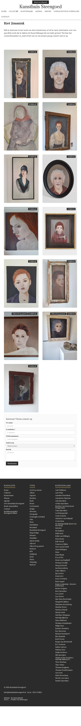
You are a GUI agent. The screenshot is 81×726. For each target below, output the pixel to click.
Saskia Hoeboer (61, 652)
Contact (5, 17)
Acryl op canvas (35, 490)
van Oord (58, 673)
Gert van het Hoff (62, 547)
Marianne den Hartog (63, 604)
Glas (31, 519)
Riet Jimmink (60, 636)
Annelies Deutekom (62, 495)
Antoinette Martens (62, 498)
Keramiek (33, 527)
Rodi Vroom (59, 639)
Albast (32, 493)
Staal (31, 557)
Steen (32, 559)
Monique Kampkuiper (63, 623)
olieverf (32, 543)
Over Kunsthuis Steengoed (14, 503)
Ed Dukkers (59, 531)
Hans (57, 552)
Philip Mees (59, 626)
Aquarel (33, 495)
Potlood (33, 549)
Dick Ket (58, 528)
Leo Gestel (59, 594)
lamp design (34, 533)
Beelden (33, 498)
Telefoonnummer (12, 436)
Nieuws (48, 11)
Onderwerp (10, 443)
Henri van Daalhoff (62, 560)
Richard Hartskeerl (62, 634)
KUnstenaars (27, 11)
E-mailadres (11, 429)
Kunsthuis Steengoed (38, 530)
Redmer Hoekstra (62, 628)
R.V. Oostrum (60, 644)
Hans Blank (59, 555)
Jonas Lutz (59, 576)
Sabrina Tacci (60, 649)
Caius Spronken (61, 510)
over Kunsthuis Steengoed (66, 11)
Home (6, 490)
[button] (13, 11)
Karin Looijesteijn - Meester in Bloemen (65, 585)
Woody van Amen (62, 678)
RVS (31, 551)
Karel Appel (59, 581)
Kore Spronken (61, 591)
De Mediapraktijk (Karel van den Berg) (65, 524)
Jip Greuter (59, 573)
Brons (32, 503)
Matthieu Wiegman (62, 615)
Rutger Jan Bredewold (63, 642)
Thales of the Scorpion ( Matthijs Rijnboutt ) (64, 658)
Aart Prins (59, 493)
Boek (31, 501)
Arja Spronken (60, 501)
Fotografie (34, 514)
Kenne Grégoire (61, 588)
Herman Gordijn (61, 563)
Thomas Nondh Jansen (64, 670)
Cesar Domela (60, 516)
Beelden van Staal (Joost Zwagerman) (64, 507)
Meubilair (33, 538)
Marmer (33, 535)
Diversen (33, 511)
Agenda (38, 11)
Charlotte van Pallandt (64, 518)
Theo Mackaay (60, 662)
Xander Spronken (62, 680)
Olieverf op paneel (20, 314)
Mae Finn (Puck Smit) (63, 599)
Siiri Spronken (60, 655)
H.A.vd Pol (59, 557)
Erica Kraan (59, 539)
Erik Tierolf (59, 541)
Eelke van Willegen (62, 536)
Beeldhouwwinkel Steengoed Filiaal (10, 512)
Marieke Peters (61, 607)
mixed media (34, 541)
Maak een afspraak (40, 2)
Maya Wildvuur (61, 620)
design (32, 509)
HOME (3, 11)
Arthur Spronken (61, 503)
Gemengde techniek (37, 517)
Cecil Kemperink (61, 513)
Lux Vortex (59, 596)
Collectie (7, 493)
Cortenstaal (34, 506)
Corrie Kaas (59, 521)
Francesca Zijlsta (61, 544)
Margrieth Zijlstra (62, 602)
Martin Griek (60, 612)
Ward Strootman (61, 675)
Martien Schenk (61, 610)
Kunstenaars (8, 495)
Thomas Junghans (62, 667)
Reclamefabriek (17, 698)
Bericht (8, 449)
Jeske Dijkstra (60, 571)
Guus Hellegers (61, 549)
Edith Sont (59, 533)
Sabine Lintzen (60, 647)
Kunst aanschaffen (11, 506)
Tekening (33, 562)
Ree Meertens (60, 631)
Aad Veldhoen (60, 490)
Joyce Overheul (61, 579)
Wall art (33, 565)
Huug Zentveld (61, 565)
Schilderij (32, 52)
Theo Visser (59, 665)
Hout (32, 522)
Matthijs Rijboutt (61, 617)
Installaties (34, 525)
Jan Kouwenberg (61, 568)
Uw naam (10, 422)
